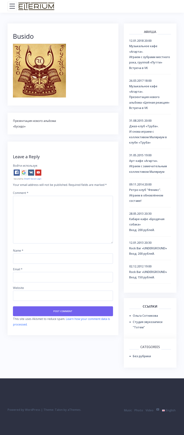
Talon (59, 410)
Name (18, 251)
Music (128, 410)
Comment (20, 193)
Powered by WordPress (24, 410)
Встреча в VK (138, 68)
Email (17, 269)
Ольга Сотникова (145, 316)
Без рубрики (142, 356)
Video (149, 410)
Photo (138, 410)
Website (18, 288)
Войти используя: (25, 166)
